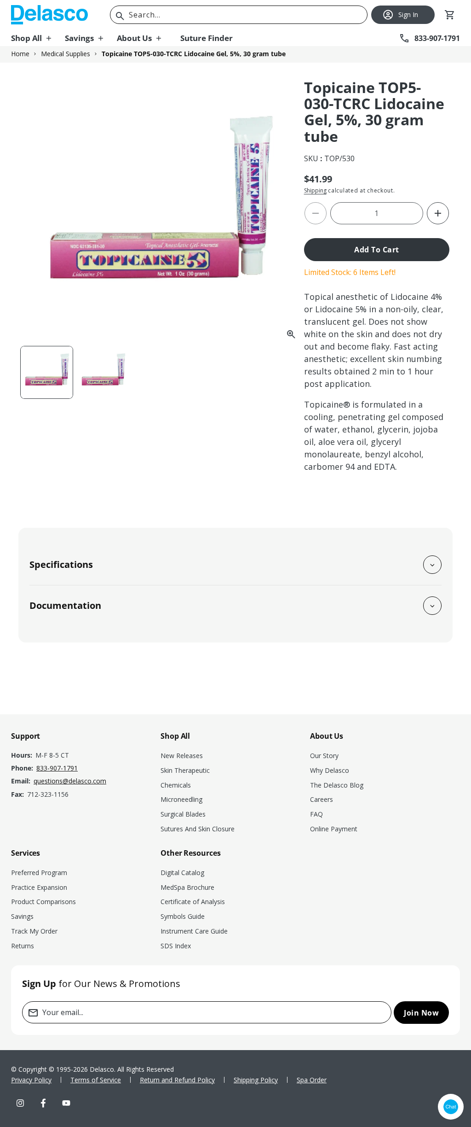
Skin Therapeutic (185, 770)
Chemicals (176, 785)
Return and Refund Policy (177, 1079)
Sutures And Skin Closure (198, 828)
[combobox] (239, 15)
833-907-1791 (57, 768)
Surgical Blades (183, 814)
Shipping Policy (256, 1079)
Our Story (324, 755)
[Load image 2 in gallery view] (103, 372)
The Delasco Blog (336, 785)
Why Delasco (329, 770)
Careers (321, 799)
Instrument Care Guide (194, 931)
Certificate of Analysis (193, 901)
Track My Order (34, 931)
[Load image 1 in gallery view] (47, 372)
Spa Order (312, 1079)
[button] (38, 38)
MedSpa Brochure (187, 887)
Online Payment (333, 828)
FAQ (316, 814)
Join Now (421, 1013)
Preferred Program (39, 872)
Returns (22, 945)
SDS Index (176, 945)
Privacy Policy (31, 1079)
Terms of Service (95, 1079)
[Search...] (120, 16)
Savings (22, 916)
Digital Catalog (182, 872)
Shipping (315, 190)
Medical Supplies (65, 54)
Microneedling (181, 799)
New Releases (182, 755)
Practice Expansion (39, 887)
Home (20, 54)
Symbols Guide (183, 916)
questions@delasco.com (70, 781)
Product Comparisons (43, 901)
